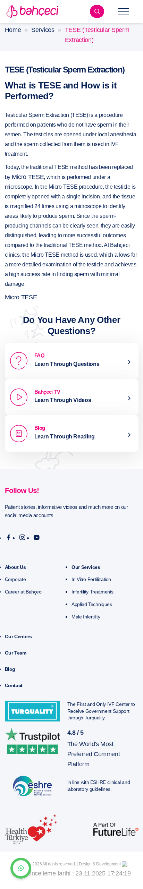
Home (13, 29)
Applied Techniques (92, 604)
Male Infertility (86, 616)
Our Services (86, 567)
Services (42, 29)
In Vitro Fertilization (91, 579)
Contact (14, 685)
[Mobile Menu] (123, 11)
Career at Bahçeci (23, 592)
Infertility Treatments (92, 592)
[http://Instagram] (22, 537)
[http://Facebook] (8, 537)
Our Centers (18, 636)
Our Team (15, 653)
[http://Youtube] (36, 537)
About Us (15, 567)
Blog (10, 669)
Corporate (15, 579)
